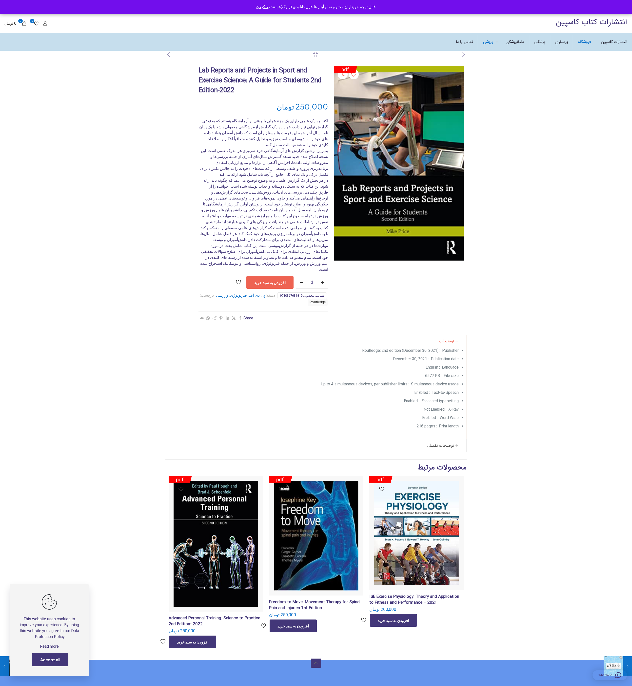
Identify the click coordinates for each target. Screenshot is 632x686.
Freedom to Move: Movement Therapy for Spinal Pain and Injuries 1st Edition (314, 605)
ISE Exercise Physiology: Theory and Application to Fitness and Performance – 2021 (414, 599)
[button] (343, 74)
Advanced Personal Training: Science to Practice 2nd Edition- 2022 (214, 621)
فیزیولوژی (238, 295)
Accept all (50, 659)
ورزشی (222, 295)
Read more (49, 646)
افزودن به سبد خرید (270, 282)
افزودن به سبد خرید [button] (393, 620)
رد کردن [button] (263, 6)
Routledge (318, 302)
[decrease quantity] (301, 282)
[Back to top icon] (316, 662)
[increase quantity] (322, 282)
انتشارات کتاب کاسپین (591, 22)
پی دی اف (257, 295)
